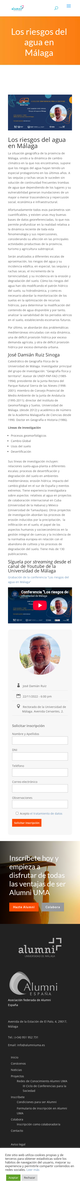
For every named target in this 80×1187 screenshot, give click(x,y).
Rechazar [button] (29, 1177)
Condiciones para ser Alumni (37, 1102)
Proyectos (17, 1076)
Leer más (32, 1170)
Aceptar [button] (13, 1177)
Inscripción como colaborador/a (38, 1124)
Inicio (14, 1057)
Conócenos (18, 1063)
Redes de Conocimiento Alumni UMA (42, 1081)
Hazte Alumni (24, 907)
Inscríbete (18, 1097)
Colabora (53, 907)
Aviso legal (18, 1144)
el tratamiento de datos (46, 813)
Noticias (16, 1070)
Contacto (17, 1131)
